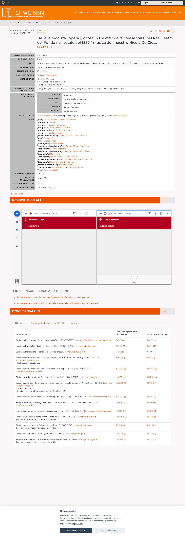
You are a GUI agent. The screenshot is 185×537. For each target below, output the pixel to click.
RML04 (151, 425)
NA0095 (121, 383)
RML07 (151, 434)
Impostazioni (77, 523)
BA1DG (151, 340)
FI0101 (120, 352)
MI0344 (120, 358)
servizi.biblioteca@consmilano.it (30, 360)
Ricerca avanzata (101, 13)
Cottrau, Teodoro (51, 120)
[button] (150, 3)
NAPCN (152, 369)
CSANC (151, 346)
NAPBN (152, 377)
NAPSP (151, 397)
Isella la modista (44, 116)
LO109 (151, 358)
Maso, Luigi (55, 154)
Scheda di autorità (119, 116)
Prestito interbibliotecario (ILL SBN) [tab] (48, 323)
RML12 (151, 439)
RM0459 (121, 439)
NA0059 (121, 369)
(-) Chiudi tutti (17, 194)
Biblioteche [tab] (21, 323)
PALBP (151, 402)
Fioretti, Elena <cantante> (60, 127)
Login (123, 3)
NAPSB (151, 383)
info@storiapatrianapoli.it (100, 397)
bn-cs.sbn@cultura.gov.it (86, 346)
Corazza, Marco (56, 143)
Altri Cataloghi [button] (141, 13)
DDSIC (151, 411)
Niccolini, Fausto (66, 165)
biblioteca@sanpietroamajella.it (29, 371)
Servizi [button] (156, 13)
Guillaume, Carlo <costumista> (75, 151)
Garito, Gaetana (55, 133)
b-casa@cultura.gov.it (76, 434)
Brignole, (53, 122)
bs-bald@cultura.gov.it (83, 425)
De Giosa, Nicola (58, 167)
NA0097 (121, 397)
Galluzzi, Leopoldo (58, 149)
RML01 (151, 417)
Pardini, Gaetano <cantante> (61, 130)
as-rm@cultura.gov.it (88, 439)
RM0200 (121, 411)
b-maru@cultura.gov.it (75, 352)
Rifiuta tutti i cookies (109, 530)
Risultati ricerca (52, 22)
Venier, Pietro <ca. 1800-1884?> (64, 157)
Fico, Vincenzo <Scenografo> (62, 162)
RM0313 (121, 434)
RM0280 (121, 417)
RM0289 (121, 425)
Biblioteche (170, 13)
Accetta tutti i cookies (76, 530)
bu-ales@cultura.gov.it (86, 417)
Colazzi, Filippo (50, 141)
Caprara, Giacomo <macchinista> (73, 135)
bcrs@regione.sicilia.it (25, 405)
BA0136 (120, 340)
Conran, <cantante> (57, 125)
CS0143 (120, 346)
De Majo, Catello (51, 170)
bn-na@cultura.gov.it (90, 377)
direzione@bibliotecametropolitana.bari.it (94, 340)
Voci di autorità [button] (120, 13)
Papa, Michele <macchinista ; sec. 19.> (75, 159)
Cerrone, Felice (50, 138)
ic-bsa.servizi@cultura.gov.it (100, 411)
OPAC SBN (15, 22)
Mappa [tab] (73, 323)
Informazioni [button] (81, 13)
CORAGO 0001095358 (47, 75)
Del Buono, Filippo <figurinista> (76, 146)
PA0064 (121, 402)
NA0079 (121, 377)
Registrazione (134, 3)
